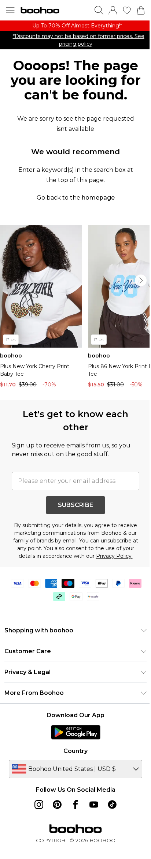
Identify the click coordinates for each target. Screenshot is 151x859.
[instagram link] (38, 804)
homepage (98, 197)
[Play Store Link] (75, 732)
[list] (75, 26)
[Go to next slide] (141, 280)
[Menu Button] (10, 10)
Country (75, 751)
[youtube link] (93, 804)
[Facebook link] (75, 804)
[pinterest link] (57, 804)
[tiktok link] (112, 804)
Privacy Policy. (114, 556)
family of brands (33, 540)
